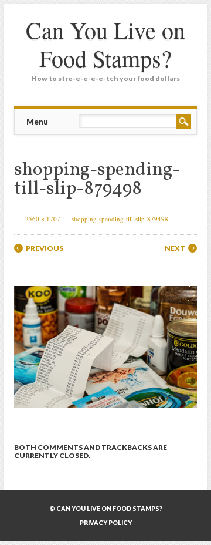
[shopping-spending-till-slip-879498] (105, 418)
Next (175, 248)
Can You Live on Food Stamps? (105, 43)
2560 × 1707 (42, 218)
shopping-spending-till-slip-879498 (120, 218)
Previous (44, 248)
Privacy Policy (106, 522)
